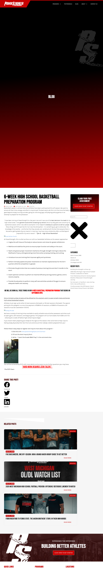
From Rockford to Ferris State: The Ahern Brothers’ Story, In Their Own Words (36, 518)
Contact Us (94, 4)
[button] (7, 386)
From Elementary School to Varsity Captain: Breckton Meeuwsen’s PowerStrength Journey (83, 277)
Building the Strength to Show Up (80, 269)
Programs (56, 4)
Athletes (31, 206)
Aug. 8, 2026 (10, 451)
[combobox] (78, 217)
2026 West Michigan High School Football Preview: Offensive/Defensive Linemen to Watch (40, 486)
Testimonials (68, 4)
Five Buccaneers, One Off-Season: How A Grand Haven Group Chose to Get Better (36, 454)
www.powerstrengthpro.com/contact (33, 331)
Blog (76, 4)
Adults (72, 257)
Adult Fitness (74, 255)
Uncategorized (74, 262)
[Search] (72, 245)
